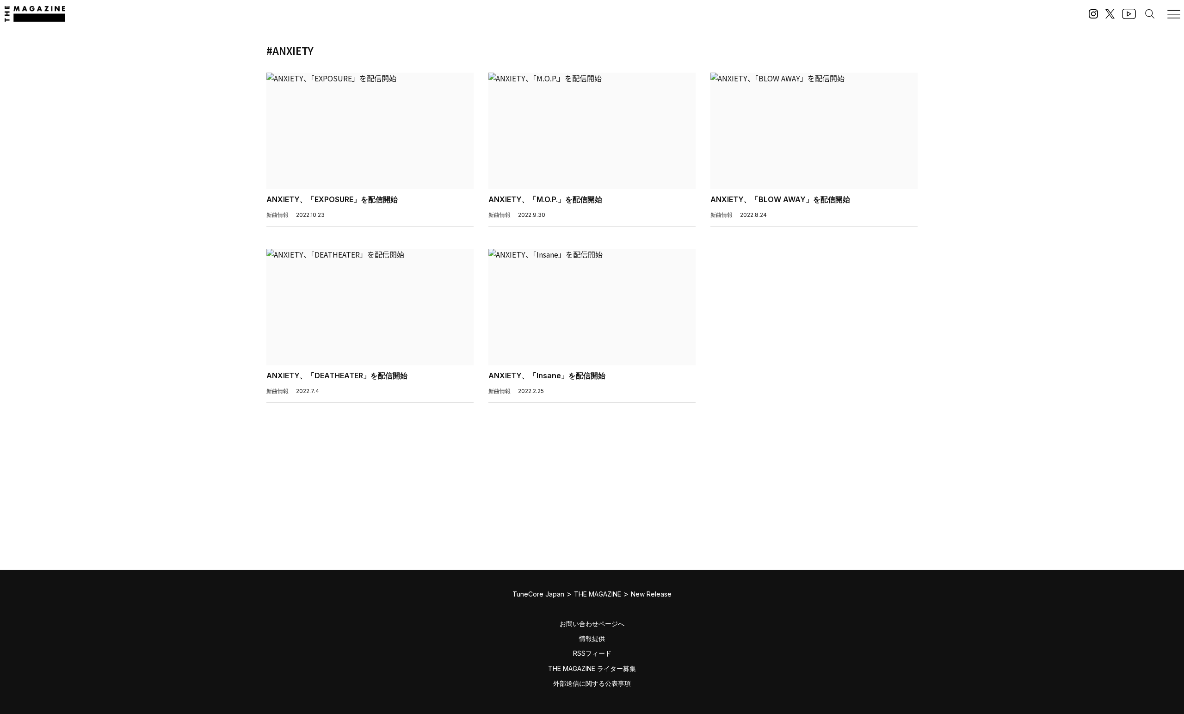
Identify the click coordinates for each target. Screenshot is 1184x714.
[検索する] (1149, 13)
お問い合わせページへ (592, 624)
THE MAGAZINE (597, 594)
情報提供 (592, 638)
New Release (651, 594)
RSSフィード (592, 653)
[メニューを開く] (1174, 14)
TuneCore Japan (538, 594)
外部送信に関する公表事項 (592, 683)
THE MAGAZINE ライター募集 (592, 668)
